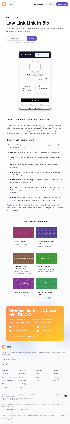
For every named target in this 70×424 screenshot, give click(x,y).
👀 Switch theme (26, 54)
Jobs (37, 380)
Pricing (56, 374)
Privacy (10, 415)
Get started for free (17, 336)
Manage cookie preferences (46, 415)
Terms (14, 415)
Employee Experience (8, 380)
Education (22, 377)
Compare (5, 387)
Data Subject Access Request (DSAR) (28, 415)
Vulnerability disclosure (8, 419)
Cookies (4, 415)
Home (8, 17)
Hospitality (22, 384)
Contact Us (35, 100)
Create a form (62, 4)
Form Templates (38, 4)
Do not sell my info (61, 415)
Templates (16, 17)
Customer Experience (8, 377)
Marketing (5, 374)
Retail (21, 387)
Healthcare (22, 380)
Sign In (52, 4)
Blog (37, 377)
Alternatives (6, 384)
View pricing (32, 336)
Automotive (22, 374)
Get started (31, 38)
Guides (56, 377)
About (38, 374)
